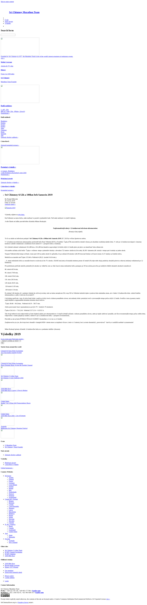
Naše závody (9, 21)
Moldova (11, 513)
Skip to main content (7, 2)
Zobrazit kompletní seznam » (10, 145)
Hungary (11, 508)
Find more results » (18, 339)
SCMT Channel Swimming (13, 552)
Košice (3, 126)
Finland (11, 479)
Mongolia (12, 537)
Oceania (7, 539)
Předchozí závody (10, 463)
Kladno (3, 123)
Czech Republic (14, 506)
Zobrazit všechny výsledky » (10, 182)
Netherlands (12, 492)
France (11, 481)
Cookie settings (9, 577)
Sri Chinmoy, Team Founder (14, 447)
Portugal (11, 495)
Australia (11, 541)
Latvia (11, 510)
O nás (6, 20)
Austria (11, 477)
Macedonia (12, 512)
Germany (12, 483)
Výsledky (8, 23)
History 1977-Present (11, 567)
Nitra (2, 128)
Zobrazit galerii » (10, 204)
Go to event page (6, 339)
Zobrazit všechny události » (9, 137)
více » (108, 599)
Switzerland (12, 497)
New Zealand (13, 542)
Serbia (11, 517)
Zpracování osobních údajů (13, 572)
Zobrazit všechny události (13, 455)
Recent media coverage (12, 565)
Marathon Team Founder (8, 82)
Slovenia (11, 519)
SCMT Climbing (10, 554)
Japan (10, 535)
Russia (11, 515)
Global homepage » (7, 468)
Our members (9, 570)
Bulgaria (11, 503)
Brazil (11, 526)
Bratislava (4, 121)
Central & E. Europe (11, 499)
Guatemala (12, 530)
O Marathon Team (10, 445)
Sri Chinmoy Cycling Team (13, 550)
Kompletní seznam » (7, 190)
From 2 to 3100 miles (7, 74)
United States (13, 532)
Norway (11, 494)
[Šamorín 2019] (10, 208)
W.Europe (8, 476)
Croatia (11, 504)
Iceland (11, 486)
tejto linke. (21, 214)
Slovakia (11, 521)
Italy (10, 490)
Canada (11, 528)
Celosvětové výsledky (12, 464)
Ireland (11, 488)
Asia (6, 533)
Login (7, 581)
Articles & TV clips (7, 66)
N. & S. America (10, 524)
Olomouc (4, 130)
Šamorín (3, 134)
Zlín (2, 135)
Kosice (3, 125)
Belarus (11, 501)
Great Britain (13, 485)
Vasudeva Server (23, 602)
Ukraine (11, 522)
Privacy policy (9, 576)
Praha (2, 132)
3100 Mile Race (10, 556)
